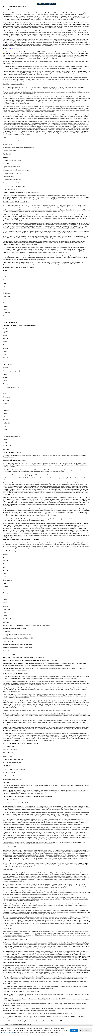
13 (11, 740)
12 (29, 537)
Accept (74, 1030)
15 (81, 824)
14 (68, 816)
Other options (85, 1030)
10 (25, 504)
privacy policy (8, 1032)
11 (77, 528)
